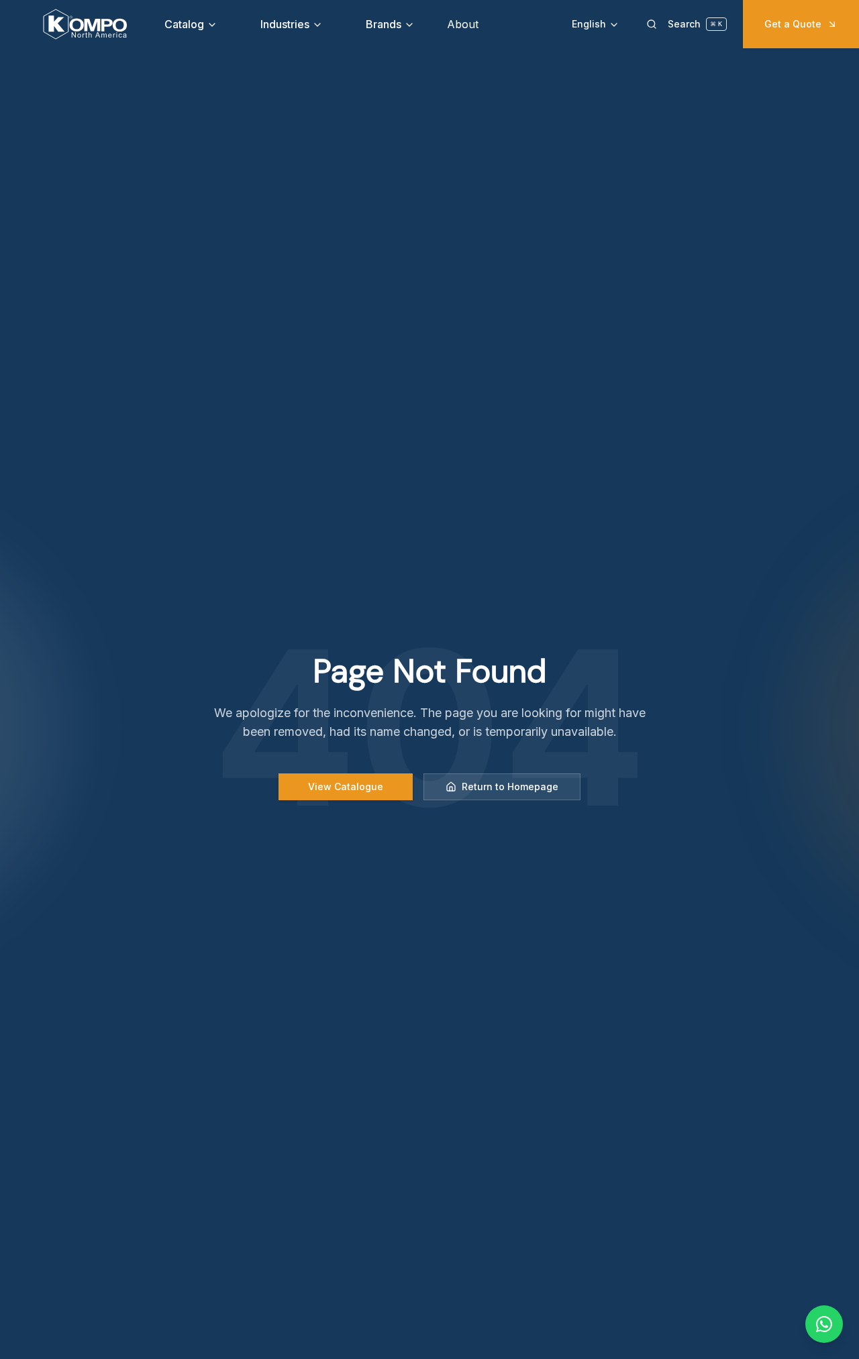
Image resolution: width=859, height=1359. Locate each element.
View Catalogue (345, 786)
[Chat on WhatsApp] (824, 1324)
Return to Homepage (510, 786)
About (462, 24)
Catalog (184, 24)
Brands (383, 24)
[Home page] (85, 24)
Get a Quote (792, 24)
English (589, 24)
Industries (284, 24)
